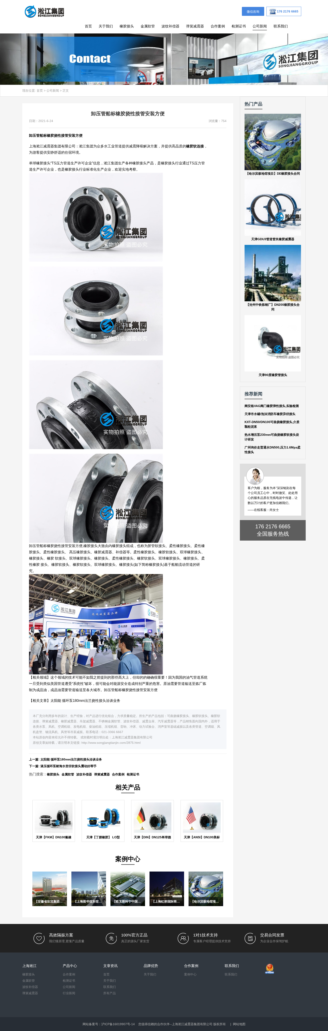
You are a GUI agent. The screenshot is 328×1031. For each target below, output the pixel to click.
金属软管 (148, 26)
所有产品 (109, 993)
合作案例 (218, 26)
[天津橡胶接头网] (44, 11)
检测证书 (239, 26)
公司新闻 (260, 26)
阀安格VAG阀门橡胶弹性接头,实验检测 (272, 406)
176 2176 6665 (272, 526)
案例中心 (190, 974)
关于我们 (106, 26)
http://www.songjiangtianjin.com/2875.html (111, 742)
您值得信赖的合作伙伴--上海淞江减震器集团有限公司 (175, 1024)
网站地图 (239, 1024)
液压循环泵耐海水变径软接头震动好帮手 (68, 766)
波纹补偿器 (170, 26)
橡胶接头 (127, 26)
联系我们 (281, 26)
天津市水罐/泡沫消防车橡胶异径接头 (270, 414)
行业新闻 (69, 993)
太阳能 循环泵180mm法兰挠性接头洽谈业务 (85, 700)
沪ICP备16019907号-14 (118, 1024)
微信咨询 (253, 11)
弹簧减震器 (195, 26)
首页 (88, 26)
